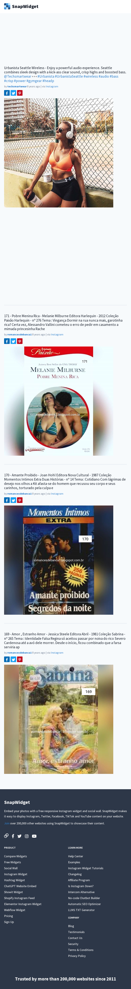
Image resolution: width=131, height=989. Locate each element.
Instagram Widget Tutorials (85, 868)
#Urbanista (46, 76)
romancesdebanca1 (19, 334)
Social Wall (11, 868)
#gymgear (34, 80)
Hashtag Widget (14, 880)
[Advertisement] (65, 42)
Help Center (75, 856)
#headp (48, 80)
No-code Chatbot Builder (84, 898)
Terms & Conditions (80, 950)
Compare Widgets (15, 856)
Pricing (8, 916)
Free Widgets (12, 862)
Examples (74, 862)
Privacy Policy (77, 956)
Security (73, 944)
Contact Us (75, 938)
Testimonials (76, 932)
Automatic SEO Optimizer (84, 904)
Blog (71, 926)
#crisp (8, 80)
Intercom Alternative (81, 892)
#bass (114, 76)
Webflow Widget (14, 910)
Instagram (52, 86)
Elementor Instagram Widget (22, 904)
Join (7, 823)
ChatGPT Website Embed (20, 886)
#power (20, 80)
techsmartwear (17, 86)
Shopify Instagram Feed (19, 898)
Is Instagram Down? (80, 886)
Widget (25, 6)
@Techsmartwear (17, 76)
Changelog (75, 874)
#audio (104, 76)
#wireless (91, 76)
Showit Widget (13, 892)
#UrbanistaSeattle (69, 76)
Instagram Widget (15, 874)
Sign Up (9, 922)
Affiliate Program (79, 880)
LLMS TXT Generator (81, 910)
